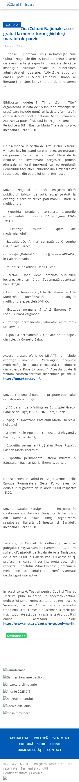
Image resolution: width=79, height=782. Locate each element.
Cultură (26, 744)
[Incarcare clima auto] (20, 684)
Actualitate (20, 738)
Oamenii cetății (31, 750)
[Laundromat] (14, 670)
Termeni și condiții (34, 768)
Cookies (36, 773)
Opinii (55, 744)
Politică (41, 738)
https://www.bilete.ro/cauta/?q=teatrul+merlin (39, 623)
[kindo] (16, 713)
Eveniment (60, 738)
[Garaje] (17, 705)
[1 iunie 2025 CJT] (16, 691)
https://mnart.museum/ (21, 378)
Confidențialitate (15, 773)
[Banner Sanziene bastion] (23, 677)
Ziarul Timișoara (35, 764)
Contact (54, 750)
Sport (42, 744)
